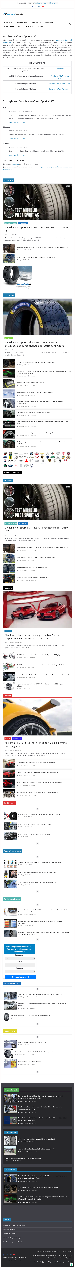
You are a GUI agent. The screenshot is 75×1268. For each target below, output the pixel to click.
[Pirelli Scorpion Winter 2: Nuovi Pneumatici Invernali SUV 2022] (10, 1017)
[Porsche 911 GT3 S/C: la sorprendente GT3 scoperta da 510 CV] (9, 774)
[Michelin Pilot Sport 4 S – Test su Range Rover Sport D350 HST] (37, 202)
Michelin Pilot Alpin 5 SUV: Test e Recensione (32, 567)
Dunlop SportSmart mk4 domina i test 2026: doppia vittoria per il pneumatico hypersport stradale (40, 1097)
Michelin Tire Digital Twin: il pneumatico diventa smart (35, 392)
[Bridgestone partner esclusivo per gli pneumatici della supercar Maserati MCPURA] (9, 444)
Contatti (17, 1257)
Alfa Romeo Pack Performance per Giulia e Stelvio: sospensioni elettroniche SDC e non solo (32, 636)
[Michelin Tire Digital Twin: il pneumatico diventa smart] (9, 393)
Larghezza (19, 955)
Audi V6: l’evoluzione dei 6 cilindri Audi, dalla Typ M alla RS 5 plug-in (39, 655)
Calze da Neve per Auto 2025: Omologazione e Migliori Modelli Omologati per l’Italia (43, 1063)
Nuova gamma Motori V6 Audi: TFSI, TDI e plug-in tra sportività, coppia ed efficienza (41, 685)
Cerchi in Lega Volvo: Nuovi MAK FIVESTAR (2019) (34, 824)
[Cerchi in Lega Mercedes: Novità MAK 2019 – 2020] (10, 816)
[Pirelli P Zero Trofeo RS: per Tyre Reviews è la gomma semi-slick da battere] (10, 934)
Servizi (10, 1260)
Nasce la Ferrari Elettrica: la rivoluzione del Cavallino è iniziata (37, 792)
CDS (18, 27)
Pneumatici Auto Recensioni (59, 89)
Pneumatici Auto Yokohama (59, 84)
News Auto (49, 22)
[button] (13, 22)
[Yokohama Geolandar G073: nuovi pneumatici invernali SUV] (6, 1007)
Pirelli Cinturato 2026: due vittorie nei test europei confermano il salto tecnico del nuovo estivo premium (43, 922)
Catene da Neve (37, 22)
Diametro (19, 968)
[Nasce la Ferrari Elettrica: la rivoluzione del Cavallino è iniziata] (9, 793)
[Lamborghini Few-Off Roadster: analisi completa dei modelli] (9, 763)
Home (5, 1257)
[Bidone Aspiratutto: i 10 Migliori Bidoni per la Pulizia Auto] (10, 864)
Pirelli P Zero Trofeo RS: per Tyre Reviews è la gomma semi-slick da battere (42, 933)
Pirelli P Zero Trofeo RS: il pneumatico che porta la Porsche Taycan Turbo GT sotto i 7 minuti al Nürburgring (44, 372)
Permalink (29, 111)
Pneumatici (8, 22)
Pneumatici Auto (16, 738)
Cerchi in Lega (22, 22)
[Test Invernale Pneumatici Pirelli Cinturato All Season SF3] (9, 258)
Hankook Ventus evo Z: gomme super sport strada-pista (35, 433)
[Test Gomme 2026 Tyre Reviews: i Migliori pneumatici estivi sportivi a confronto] (10, 912)
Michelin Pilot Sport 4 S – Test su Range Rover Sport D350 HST (36, 229)
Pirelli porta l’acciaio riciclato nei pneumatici (31, 382)
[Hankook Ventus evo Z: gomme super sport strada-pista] (9, 434)
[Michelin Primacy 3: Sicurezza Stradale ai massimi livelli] (10, 1140)
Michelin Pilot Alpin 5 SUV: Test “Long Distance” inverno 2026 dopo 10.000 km (42, 247)
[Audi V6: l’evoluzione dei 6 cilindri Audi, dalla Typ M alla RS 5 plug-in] (9, 656)
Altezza (19, 961)
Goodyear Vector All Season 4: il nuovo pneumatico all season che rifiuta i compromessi (41, 402)
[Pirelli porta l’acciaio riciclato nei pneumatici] (9, 383)
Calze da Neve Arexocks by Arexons (30, 1052)
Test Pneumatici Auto (11, 223)
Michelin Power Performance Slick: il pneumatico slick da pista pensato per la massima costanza (42, 1119)
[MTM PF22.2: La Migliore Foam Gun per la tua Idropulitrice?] (10, 874)
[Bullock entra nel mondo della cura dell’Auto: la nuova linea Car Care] (10, 884)
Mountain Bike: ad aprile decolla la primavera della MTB (36, 1149)
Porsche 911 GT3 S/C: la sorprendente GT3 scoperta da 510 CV (37, 773)
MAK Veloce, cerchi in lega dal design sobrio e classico (23, 1158)
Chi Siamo (11, 1257)
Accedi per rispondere (17, 122)
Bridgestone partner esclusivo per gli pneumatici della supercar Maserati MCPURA (41, 443)
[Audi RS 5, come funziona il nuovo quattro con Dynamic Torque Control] (9, 666)
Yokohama (60, 68)
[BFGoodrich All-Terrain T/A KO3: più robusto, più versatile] (9, 363)
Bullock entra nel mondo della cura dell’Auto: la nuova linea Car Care (40, 882)
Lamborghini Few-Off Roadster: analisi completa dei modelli (36, 762)
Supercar (7, 738)
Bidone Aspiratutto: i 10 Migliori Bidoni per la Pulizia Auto (37, 862)
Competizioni (8, 338)
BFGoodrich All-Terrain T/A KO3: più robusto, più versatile (36, 362)
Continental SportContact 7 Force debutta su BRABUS (34, 413)
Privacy (19, 1260)
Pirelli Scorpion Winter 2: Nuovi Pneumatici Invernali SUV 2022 (38, 1016)
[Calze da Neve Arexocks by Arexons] (10, 1054)
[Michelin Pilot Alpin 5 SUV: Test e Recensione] (9, 568)
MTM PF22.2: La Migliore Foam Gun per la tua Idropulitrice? (37, 872)
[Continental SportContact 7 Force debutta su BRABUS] (9, 414)
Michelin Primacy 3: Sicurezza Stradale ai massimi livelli (36, 1139)
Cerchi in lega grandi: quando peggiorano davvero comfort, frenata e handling (44, 834)
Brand (40, 27)
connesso (15, 164)
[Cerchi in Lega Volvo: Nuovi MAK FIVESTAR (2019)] (10, 826)
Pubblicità (23, 1257)
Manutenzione (9, 27)
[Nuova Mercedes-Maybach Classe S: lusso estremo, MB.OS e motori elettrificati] (9, 676)
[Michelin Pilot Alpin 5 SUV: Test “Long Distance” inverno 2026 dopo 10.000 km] (9, 248)
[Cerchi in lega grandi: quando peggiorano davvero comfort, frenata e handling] (10, 836)
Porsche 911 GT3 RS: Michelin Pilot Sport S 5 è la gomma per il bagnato (35, 744)
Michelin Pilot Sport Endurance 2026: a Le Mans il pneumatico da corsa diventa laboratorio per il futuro (34, 344)
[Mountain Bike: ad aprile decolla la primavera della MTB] (10, 1150)
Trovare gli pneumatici (20, 977)
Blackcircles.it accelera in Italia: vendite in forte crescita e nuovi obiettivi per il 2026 (42, 423)
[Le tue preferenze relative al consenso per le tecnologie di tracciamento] (71, 1264)
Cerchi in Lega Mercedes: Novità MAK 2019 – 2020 (34, 814)
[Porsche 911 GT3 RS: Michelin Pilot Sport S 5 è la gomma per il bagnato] (37, 717)
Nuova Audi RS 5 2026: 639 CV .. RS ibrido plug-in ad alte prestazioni (39, 782)
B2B (15, 1260)
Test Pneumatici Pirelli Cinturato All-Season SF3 (32, 577)
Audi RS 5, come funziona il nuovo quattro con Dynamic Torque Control (40, 665)
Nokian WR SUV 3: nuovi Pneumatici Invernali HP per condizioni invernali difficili (42, 995)
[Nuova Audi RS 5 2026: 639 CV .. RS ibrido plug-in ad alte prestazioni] (9, 783)
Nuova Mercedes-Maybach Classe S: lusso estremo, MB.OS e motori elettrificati (43, 675)
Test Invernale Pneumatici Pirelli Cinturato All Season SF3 (36, 257)
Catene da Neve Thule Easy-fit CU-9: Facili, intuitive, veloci (34, 1042)
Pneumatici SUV (23, 223)
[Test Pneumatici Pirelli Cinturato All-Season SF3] (9, 578)
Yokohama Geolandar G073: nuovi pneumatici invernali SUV (30, 1006)
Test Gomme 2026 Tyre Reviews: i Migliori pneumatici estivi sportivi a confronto (40, 911)
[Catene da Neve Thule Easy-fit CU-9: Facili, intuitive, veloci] (8, 1044)
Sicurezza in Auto (29, 27)
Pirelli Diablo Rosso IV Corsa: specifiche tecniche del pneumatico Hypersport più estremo (40, 1108)
